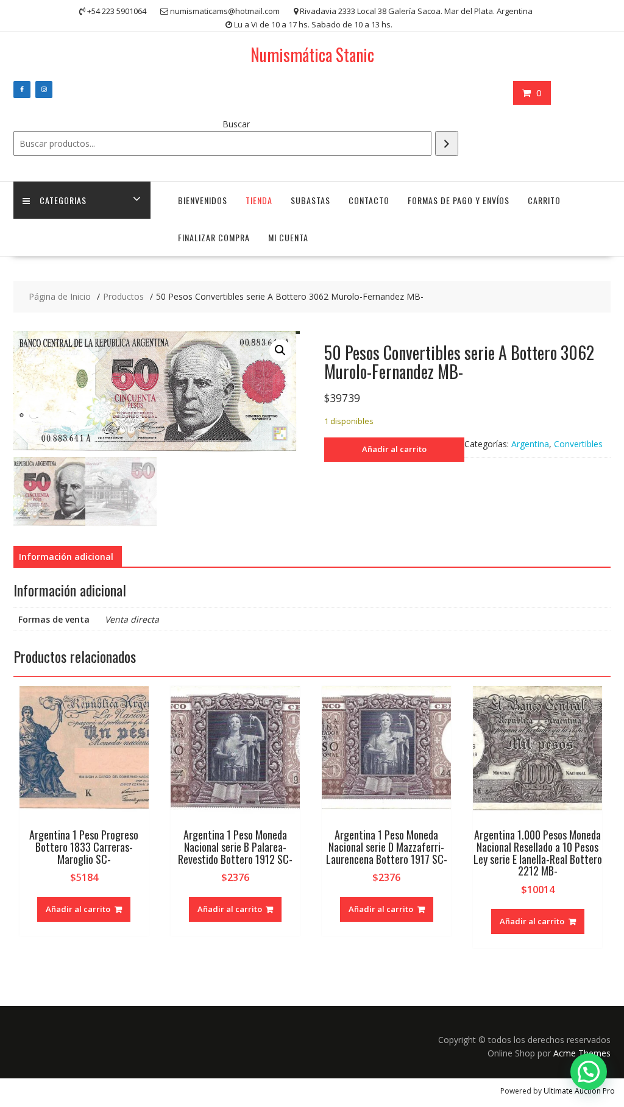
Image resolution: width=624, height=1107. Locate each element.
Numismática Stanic (312, 54)
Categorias (63, 200)
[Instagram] (43, 89)
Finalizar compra (214, 237)
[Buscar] (446, 143)
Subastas (310, 200)
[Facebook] (21, 89)
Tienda (259, 200)
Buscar (236, 124)
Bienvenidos (202, 200)
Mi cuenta (288, 237)
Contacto (369, 200)
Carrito (544, 200)
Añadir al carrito (394, 449)
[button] (280, 350)
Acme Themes (582, 1053)
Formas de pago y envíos (458, 200)
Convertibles (578, 444)
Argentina (530, 444)
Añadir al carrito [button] (78, 909)
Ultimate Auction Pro (579, 1091)
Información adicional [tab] (66, 556)
